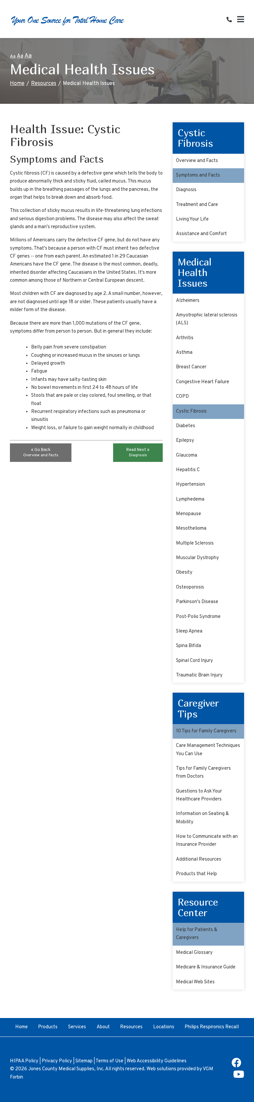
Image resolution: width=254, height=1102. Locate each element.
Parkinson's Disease (197, 602)
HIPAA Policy (24, 1061)
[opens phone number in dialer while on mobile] (232, 20)
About (103, 1027)
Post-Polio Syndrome (198, 617)
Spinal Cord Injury (194, 661)
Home (17, 83)
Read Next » (137, 452)
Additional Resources (198, 859)
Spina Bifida (188, 646)
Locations (163, 1027)
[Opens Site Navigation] (240, 20)
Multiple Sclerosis (195, 543)
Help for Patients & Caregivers (196, 934)
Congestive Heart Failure (202, 382)
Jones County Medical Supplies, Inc (65, 1069)
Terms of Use (109, 1061)
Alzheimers (187, 301)
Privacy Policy (57, 1061)
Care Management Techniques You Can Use (208, 750)
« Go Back (40, 452)
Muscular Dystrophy (197, 558)
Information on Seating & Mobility (202, 818)
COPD (182, 396)
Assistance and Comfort (201, 234)
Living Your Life (192, 219)
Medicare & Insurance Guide (205, 967)
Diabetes (185, 426)
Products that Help (196, 874)
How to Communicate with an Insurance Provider (207, 841)
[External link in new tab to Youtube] (238, 1077)
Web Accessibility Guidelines (157, 1061)
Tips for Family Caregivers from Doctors (203, 772)
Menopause (188, 514)
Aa (13, 56)
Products (48, 1027)
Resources (43, 83)
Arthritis (184, 338)
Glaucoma (186, 455)
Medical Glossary (194, 953)
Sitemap (84, 1061)
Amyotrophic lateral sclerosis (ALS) (206, 319)
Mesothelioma (191, 528)
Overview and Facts (197, 161)
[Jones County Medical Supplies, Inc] (68, 20)
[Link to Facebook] (236, 1065)
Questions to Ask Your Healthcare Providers (199, 795)
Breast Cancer (191, 367)
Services (77, 1027)
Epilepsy (185, 440)
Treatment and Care (197, 205)
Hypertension (190, 484)
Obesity (184, 572)
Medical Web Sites (195, 982)
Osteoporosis (190, 587)
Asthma (184, 352)
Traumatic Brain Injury (199, 675)
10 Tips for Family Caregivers (206, 731)
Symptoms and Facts (198, 175)
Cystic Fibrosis (191, 411)
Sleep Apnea (189, 631)
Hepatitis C (188, 470)
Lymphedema (190, 499)
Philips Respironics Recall (212, 1027)
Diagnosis (186, 190)
